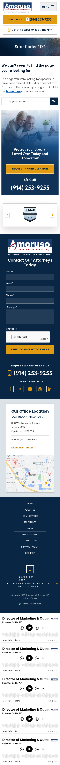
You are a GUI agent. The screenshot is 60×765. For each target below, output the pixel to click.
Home (30, 503)
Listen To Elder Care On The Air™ (31, 29)
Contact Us (30, 540)
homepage (13, 91)
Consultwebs (35, 604)
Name (10, 271)
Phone (10, 295)
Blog (30, 528)
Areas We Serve (30, 534)
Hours (29, 447)
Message (11, 307)
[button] (7, 215)
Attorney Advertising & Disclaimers (28, 585)
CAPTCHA (11, 329)
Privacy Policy (30, 546)
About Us (30, 509)
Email (9, 283)
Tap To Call (30, 19)
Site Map (30, 552)
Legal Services (30, 516)
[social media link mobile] (10, 389)
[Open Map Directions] (30, 457)
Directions (17, 447)
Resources (30, 522)
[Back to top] (30, 568)
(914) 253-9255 (28, 439)
